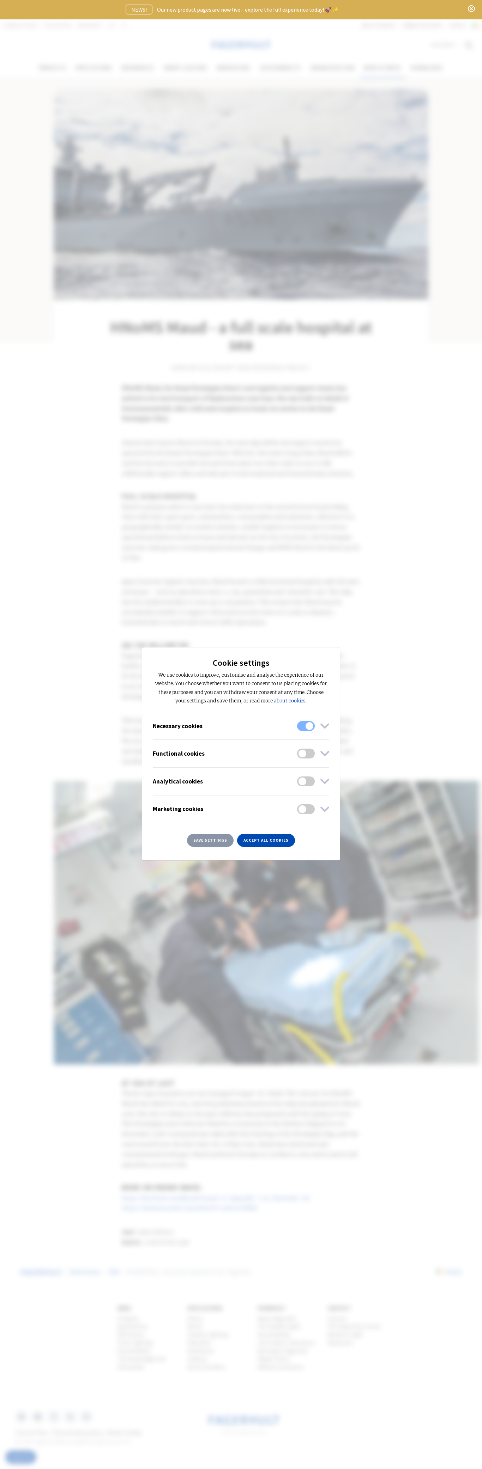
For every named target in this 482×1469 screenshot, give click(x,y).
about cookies (290, 701)
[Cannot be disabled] (306, 726)
